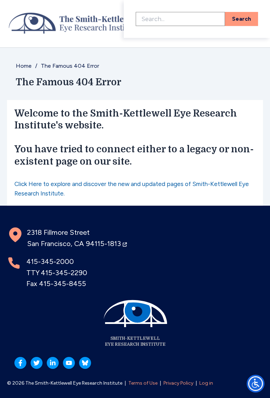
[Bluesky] (85, 363)
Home (24, 65)
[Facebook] (20, 363)
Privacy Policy (178, 383)
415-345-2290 (64, 272)
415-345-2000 (50, 261)
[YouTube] (69, 363)
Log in (206, 383)
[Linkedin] (53, 363)
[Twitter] (37, 363)
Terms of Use (143, 383)
